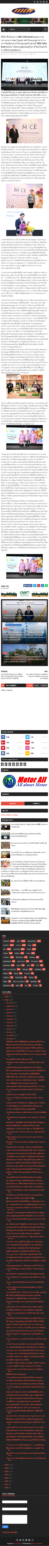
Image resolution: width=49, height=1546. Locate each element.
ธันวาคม (9, 1002)
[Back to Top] (32, 1540)
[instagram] (43, 1)
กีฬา (4, 949)
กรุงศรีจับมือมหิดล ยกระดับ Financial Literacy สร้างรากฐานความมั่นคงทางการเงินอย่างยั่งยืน (24, 616)
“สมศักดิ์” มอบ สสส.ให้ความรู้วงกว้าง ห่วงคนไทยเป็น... (25, 1195)
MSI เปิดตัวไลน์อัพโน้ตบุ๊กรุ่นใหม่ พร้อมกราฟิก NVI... (24, 1295)
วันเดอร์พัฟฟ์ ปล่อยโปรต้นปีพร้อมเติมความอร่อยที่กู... (24, 1177)
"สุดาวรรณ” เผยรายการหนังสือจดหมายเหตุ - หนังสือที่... (25, 1080)
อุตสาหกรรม (21, 961)
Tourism (5, 953)
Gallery (5, 981)
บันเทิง (29, 949)
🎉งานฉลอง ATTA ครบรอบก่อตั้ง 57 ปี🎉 (20, 1198)
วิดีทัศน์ (31, 977)
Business (32, 957)
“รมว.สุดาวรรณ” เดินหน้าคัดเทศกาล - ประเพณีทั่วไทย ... (26, 1445)
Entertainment (7, 961)
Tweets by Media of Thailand (9, 815)
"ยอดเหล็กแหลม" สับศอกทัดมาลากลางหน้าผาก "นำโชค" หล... (26, 1118)
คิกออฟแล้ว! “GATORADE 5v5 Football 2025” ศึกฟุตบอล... (26, 1122)
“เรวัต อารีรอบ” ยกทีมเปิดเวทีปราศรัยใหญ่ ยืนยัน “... (24, 1248)
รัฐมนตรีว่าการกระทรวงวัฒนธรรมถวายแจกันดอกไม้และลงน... (26, 1454)
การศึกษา (6, 957)
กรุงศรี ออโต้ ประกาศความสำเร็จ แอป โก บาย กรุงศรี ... (25, 1427)
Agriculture (34, 981)
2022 (7, 1471)
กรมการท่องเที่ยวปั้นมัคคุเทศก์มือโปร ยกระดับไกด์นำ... (25, 1244)
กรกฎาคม (10, 1019)
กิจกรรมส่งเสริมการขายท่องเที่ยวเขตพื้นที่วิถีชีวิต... (23, 1073)
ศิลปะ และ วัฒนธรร (19, 981)
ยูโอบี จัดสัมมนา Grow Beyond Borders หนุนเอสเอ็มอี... (25, 1436)
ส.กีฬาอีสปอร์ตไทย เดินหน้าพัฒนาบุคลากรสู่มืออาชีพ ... (25, 1395)
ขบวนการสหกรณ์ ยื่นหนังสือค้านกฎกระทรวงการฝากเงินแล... (25, 1220)
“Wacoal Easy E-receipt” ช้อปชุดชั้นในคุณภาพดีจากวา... (25, 1159)
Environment (6, 985)
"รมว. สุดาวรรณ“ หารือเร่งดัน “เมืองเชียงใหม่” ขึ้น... (24, 1254)
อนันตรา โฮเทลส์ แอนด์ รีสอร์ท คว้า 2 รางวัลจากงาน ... (25, 1324)
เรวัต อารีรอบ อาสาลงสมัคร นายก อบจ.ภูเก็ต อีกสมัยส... (25, 1344)
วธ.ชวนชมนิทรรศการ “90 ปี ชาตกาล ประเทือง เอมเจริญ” (26, 1292)
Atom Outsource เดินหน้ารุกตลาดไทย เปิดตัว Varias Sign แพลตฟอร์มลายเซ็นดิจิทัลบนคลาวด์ (28, 910)
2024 (7, 1464)
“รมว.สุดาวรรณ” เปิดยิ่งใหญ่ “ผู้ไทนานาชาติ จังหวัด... (25, 1241)
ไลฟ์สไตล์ (6, 941)
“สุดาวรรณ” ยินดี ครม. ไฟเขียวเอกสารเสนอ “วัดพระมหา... (24, 1098)
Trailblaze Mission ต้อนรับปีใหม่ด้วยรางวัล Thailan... (24, 1067)
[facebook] (34, 1)
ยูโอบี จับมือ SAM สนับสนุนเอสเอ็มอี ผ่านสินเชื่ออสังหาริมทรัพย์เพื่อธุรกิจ (26, 834)
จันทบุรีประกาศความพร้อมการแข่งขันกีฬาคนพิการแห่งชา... (25, 1063)
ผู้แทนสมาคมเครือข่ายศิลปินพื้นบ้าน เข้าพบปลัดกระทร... (25, 1201)
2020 (7, 1478)
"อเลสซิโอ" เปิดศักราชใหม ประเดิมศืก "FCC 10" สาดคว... (26, 1363)
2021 (6, 1474)
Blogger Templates (36, 1543)
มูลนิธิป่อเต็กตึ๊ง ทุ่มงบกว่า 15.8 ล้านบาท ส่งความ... (23, 1407)
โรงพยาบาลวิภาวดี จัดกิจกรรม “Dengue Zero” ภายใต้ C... (26, 1102)
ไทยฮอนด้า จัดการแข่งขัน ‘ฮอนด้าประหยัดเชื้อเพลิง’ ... (25, 1147)
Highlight (12, 803)
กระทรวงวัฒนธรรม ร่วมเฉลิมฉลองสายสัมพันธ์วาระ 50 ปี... (25, 1278)
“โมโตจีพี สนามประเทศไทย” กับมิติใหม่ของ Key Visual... (25, 1156)
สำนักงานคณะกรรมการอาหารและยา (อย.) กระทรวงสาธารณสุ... (24, 1138)
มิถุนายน (9, 1022)
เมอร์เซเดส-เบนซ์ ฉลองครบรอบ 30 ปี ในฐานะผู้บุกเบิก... (25, 1153)
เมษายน (9, 1029)
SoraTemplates (17, 1543)
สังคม (29, 945)
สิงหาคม (9, 1016)
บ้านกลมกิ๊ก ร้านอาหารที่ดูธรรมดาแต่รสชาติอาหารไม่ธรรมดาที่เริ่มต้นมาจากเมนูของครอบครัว (28, 853)
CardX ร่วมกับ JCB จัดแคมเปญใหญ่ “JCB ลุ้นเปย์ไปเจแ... (25, 1047)
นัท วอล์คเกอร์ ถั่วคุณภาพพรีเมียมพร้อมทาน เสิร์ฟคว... (25, 1180)
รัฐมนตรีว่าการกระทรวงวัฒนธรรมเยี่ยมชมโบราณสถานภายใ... (25, 1143)
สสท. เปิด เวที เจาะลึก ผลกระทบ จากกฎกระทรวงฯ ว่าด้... (26, 1416)
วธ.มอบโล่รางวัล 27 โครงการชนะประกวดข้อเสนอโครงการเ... (25, 1132)
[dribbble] (40, 1)
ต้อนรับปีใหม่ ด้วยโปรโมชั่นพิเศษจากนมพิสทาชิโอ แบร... (26, 1318)
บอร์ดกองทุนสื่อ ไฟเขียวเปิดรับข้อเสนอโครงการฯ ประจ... (26, 1086)
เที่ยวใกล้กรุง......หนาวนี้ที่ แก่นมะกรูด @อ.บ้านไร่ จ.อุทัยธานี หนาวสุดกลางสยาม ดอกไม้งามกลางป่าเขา (28, 891)
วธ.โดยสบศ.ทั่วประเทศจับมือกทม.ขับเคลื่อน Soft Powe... (26, 1227)
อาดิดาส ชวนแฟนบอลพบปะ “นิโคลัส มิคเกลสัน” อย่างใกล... (25, 1314)
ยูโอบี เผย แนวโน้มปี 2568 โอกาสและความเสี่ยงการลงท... (26, 1051)
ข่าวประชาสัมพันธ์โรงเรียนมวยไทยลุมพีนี (20, 1109)
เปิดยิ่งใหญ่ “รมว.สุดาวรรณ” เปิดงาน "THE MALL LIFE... (25, 1128)
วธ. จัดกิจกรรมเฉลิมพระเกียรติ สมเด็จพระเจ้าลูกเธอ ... (25, 1380)
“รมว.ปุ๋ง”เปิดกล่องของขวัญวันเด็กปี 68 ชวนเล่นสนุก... (25, 1377)
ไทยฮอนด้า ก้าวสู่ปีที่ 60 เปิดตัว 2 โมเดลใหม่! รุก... (23, 1298)
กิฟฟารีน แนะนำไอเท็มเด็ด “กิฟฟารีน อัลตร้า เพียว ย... (25, 1433)
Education (25, 969)
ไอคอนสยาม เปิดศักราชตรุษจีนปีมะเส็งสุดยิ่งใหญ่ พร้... (25, 1162)
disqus (37, 685)
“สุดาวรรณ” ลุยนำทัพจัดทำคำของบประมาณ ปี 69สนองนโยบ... (26, 1459)
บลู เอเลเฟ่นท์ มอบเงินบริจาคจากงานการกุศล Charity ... (25, 1330)
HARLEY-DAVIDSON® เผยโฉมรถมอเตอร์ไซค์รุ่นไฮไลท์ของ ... (26, 1440)
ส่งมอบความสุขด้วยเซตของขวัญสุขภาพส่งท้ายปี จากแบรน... (25, 1423)
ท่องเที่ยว (6, 945)
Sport (28, 965)
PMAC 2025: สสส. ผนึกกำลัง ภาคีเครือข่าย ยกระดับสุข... (25, 1076)
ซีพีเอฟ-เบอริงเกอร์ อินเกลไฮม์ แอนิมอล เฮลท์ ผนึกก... (24, 1044)
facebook (44, 685)
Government (6, 965)
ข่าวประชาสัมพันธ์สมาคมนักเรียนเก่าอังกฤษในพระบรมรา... (25, 1387)
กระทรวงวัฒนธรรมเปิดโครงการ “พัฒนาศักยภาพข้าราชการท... (25, 1237)
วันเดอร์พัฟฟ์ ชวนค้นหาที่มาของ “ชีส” (19, 1059)
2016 (6, 1487)
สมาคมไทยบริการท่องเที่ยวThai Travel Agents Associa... (25, 1273)
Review (16, 973)
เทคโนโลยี (16, 949)
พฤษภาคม (10, 1025)
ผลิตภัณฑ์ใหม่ (32, 941)
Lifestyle (17, 953)
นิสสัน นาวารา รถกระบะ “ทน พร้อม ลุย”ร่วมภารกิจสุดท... (26, 1327)
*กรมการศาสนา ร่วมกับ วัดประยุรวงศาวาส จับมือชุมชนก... (24, 1370)
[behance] (46, 1)
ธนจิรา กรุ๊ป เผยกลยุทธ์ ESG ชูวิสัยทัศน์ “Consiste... (24, 1169)
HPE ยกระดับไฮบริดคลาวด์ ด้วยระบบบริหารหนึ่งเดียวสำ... (26, 1070)
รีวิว (38, 965)
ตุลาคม (9, 1009)
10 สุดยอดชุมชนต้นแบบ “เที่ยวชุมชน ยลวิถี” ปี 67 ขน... (25, 1265)
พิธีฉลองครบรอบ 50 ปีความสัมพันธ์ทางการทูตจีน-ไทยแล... (25, 1449)
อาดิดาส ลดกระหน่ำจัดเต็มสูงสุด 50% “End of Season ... (26, 1150)
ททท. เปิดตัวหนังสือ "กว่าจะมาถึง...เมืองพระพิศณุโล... (24, 1404)
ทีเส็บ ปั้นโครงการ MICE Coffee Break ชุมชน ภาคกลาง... (25, 1183)
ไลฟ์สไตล (6, 977)
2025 (7, 1000)
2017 (6, 1484)
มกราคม (9, 1038)
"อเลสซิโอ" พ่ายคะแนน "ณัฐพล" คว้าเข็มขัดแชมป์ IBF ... (26, 1356)
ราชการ (18, 945)
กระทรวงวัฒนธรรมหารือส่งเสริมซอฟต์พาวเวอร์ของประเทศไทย (24, 1288)
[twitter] (37, 1)
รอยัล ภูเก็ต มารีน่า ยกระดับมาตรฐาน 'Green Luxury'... (25, 1306)
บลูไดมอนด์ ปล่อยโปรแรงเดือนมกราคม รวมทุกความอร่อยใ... (26, 1055)
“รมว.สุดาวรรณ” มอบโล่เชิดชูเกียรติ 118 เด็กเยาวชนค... (25, 1350)
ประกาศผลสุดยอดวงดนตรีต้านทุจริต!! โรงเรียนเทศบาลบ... (25, 1090)
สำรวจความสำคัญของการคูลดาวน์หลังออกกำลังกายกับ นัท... (25, 1191)
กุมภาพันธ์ (10, 1035)
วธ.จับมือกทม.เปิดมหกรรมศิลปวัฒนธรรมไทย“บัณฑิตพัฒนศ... (26, 1113)
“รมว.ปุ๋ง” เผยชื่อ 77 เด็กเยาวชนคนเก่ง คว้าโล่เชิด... (24, 1366)
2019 (6, 1481)
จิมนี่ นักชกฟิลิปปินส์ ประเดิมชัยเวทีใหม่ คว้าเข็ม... (23, 1125)
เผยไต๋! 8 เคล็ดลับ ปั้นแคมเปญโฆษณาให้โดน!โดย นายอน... (24, 1173)
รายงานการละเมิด (9, 1532)
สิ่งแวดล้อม (34, 961)
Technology (38, 969)
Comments (36, 803)
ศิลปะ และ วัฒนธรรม (9, 969)
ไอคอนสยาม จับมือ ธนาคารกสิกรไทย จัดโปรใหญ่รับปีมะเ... (24, 1302)
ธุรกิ (26, 985)
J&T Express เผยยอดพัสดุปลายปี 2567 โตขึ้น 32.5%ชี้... (25, 1321)
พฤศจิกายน (10, 1006)
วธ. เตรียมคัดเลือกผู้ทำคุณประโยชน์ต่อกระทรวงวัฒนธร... (26, 1347)
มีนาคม (9, 1032)
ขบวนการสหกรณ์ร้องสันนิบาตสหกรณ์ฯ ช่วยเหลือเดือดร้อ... (25, 1283)
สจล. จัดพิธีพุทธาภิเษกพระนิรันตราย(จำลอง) (21, 1083)
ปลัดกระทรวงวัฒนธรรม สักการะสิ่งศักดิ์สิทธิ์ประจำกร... (25, 1392)
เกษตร (28, 953)
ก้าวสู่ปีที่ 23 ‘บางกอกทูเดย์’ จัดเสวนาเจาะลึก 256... (23, 1401)
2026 (7, 996)
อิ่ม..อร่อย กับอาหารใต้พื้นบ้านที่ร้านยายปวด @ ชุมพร (28, 881)
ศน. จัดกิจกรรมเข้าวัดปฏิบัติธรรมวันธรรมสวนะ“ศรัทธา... (26, 1224)
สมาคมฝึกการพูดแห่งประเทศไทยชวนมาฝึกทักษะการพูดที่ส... (25, 1261)
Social (18, 965)
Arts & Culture (19, 977)
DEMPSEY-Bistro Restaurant (16, 1374)
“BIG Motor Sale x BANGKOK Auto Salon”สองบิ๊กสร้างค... (25, 1041)
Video (17, 985)
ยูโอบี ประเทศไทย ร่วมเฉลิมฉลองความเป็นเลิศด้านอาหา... (25, 1334)
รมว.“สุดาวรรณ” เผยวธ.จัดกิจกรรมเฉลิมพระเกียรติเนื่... (25, 1383)
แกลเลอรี (27, 973)
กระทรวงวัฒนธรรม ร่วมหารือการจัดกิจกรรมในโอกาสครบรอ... (26, 1340)
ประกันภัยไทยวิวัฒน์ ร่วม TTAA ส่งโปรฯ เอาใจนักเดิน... (25, 1186)
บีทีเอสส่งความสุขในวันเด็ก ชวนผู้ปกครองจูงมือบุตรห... (25, 1419)
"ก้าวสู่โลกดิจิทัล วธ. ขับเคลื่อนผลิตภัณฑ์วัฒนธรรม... (24, 1106)
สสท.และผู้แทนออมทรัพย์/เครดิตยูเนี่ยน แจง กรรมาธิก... (25, 1215)
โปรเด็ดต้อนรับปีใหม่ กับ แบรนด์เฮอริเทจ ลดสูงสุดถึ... (24, 1309)
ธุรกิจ (34, 54)
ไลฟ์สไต (35, 985)
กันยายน (9, 1012)
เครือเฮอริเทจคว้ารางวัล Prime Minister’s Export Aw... (25, 1430)
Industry (5, 973)
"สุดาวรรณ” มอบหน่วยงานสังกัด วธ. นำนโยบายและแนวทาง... (24, 1208)
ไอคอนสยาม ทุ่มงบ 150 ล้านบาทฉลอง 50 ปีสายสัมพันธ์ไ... (26, 1166)
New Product (19, 957)
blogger (29, 685)
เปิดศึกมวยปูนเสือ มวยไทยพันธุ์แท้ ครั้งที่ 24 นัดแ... (23, 1251)
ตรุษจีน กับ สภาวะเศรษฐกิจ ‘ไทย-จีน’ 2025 (21, 1094)
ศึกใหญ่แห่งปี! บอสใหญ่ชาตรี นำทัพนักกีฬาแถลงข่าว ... (25, 1230)
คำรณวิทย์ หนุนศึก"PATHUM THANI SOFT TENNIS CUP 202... (24, 1411)
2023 (7, 1468)
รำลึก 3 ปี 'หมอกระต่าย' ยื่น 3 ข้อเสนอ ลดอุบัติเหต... (24, 1233)
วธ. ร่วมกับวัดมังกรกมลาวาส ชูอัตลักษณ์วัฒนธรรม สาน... (26, 1204)
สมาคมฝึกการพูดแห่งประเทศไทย (17, 1359)
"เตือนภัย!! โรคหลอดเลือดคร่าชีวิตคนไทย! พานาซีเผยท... (26, 1212)
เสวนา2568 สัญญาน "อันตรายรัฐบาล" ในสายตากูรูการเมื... (25, 1269)
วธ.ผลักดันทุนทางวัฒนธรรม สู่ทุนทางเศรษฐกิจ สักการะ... (26, 1257)
